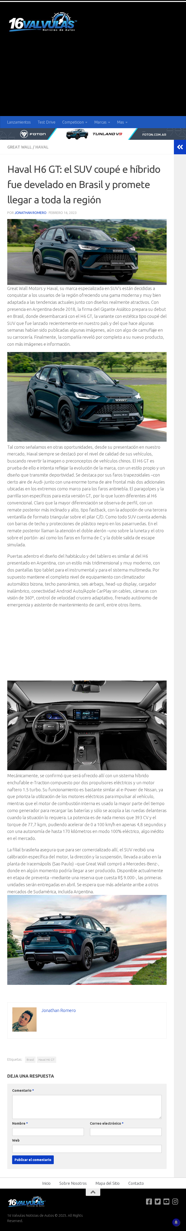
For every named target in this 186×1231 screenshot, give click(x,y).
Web (16, 1140)
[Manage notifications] (176, 1222)
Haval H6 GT (46, 1059)
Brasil (30, 1059)
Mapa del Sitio (107, 1183)
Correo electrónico (107, 1123)
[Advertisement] (93, 80)
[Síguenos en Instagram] (175, 1201)
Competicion (73, 122)
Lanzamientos (19, 122)
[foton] (93, 134)
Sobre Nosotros (73, 1183)
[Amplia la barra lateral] (180, 147)
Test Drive (46, 122)
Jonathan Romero (30, 213)
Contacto (136, 1183)
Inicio (46, 1183)
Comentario (23, 1090)
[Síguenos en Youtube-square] (166, 1201)
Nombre (20, 1123)
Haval (41, 147)
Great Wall (19, 147)
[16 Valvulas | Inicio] (43, 23)
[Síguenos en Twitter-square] (158, 1201)
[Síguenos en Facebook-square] (149, 1201)
